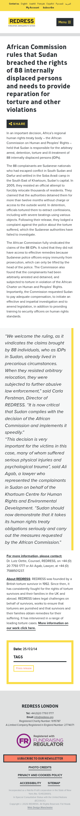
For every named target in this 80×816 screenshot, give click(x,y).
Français (41, 3)
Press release (24, 668)
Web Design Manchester (40, 807)
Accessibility (30, 783)
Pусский (59, 3)
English (24, 3)
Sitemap (54, 783)
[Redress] (22, 22)
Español (50, 3)
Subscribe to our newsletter (40, 758)
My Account (32, 7)
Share (19, 124)
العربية (68, 3)
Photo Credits (40, 767)
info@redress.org (43, 717)
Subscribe (48, 7)
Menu (62, 22)
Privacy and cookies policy (40, 775)
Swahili (32, 3)
